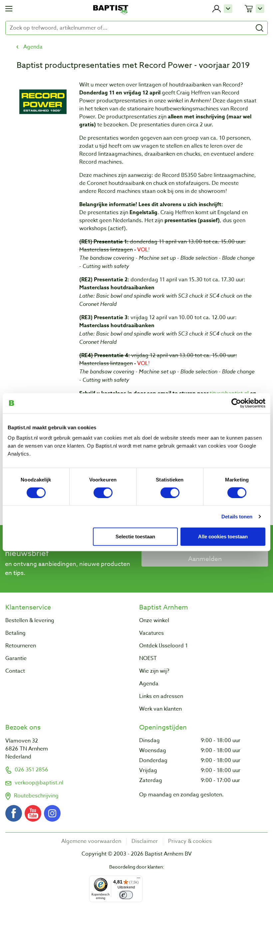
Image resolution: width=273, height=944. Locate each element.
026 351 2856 (31, 770)
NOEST (148, 658)
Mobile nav (8, 8)
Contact (15, 671)
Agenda (33, 47)
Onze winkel (154, 620)
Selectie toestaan (135, 536)
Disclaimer (145, 841)
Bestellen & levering (29, 620)
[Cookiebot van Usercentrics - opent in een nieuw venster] (236, 403)
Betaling (15, 633)
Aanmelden (205, 558)
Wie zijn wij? (154, 671)
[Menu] (138, 879)
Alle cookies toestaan (223, 536)
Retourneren (20, 646)
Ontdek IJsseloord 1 (163, 646)
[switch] (103, 492)
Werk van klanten (160, 709)
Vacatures (151, 633)
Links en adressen (161, 696)
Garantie (16, 658)
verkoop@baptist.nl (39, 783)
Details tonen (236, 516)
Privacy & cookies (190, 841)
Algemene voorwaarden (91, 841)
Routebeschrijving (36, 796)
